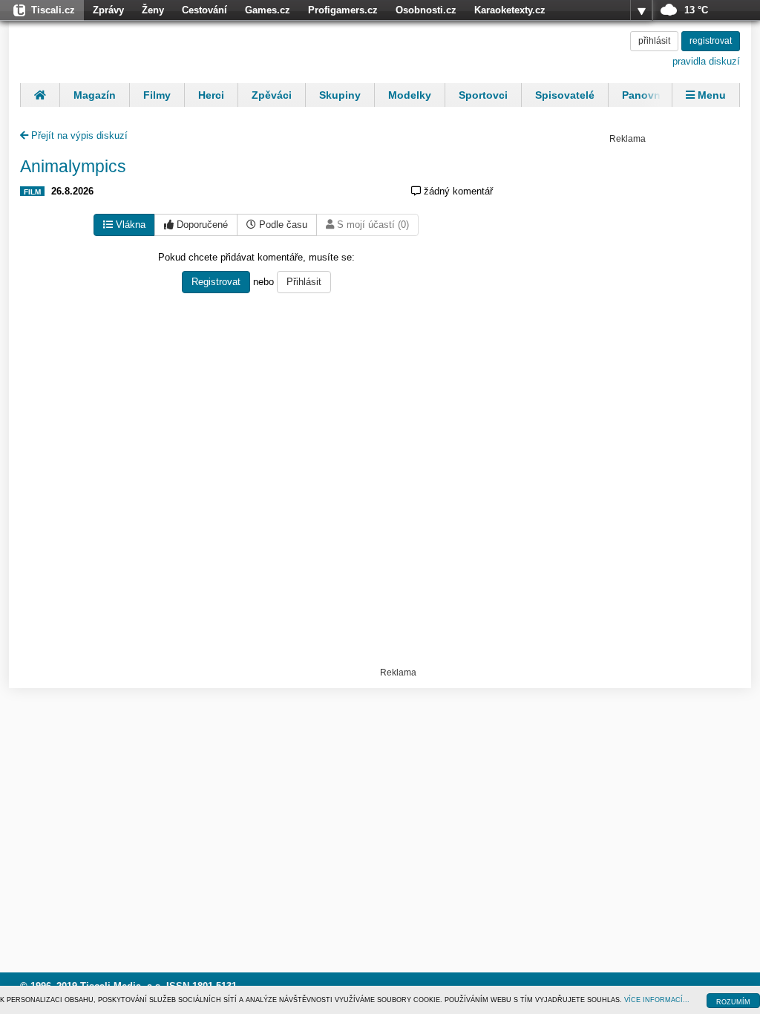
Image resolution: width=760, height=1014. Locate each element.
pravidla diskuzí (706, 61)
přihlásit (654, 41)
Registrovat (215, 281)
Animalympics (73, 166)
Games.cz (267, 10)
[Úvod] (39, 95)
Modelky (409, 95)
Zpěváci (272, 95)
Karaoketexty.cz (510, 10)
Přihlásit (303, 281)
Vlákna (129, 224)
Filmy (157, 95)
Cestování (204, 10)
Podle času (281, 224)
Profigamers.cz (343, 10)
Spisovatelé (564, 95)
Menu (710, 95)
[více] (641, 10)
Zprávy (108, 10)
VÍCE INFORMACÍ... (656, 1000)
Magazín (94, 95)
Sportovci (483, 95)
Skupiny (340, 95)
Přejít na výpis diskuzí (78, 135)
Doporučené (201, 224)
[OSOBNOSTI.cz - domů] (116, 49)
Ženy (153, 10)
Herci (211, 95)
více (641, 10)
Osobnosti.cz (426, 10)
